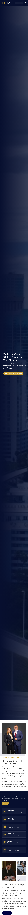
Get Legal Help (7, 913)
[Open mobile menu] (25, 2)
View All (5, 803)
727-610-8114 (19, 2)
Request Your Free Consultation (13, 373)
